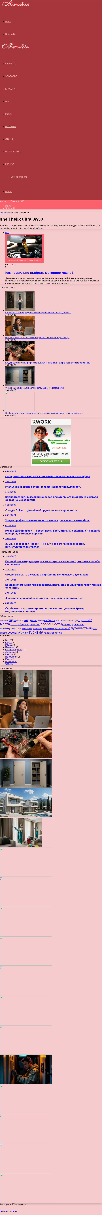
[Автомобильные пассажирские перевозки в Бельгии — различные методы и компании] (26, 994)
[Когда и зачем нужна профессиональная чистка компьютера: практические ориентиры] (20, 360)
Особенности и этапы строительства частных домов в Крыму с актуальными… (44, 413)
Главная (4, 213)
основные (35, 624)
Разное (9, 164)
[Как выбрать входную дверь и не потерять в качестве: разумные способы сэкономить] (20, 310)
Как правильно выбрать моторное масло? (39, 272)
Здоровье (11, 76)
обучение (23, 624)
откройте (66, 624)
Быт (7, 101)
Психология (12, 152)
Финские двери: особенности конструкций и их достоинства (34, 388)
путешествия (81, 628)
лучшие (85, 620)
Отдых (9, 139)
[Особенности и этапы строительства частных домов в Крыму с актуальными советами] (20, 411)
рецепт (3, 632)
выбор (41, 620)
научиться (14, 625)
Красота (10, 89)
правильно (78, 624)
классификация (71, 620)
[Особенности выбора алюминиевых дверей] (26, 965)
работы (94, 629)
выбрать (49, 620)
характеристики (53, 632)
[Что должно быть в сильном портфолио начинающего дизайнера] (20, 335)
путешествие (48, 629)
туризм (23, 632)
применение (37, 629)
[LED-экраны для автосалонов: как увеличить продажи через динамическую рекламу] (26, 1202)
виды (12, 620)
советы (12, 632)
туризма (36, 632)
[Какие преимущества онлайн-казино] (26, 876)
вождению (30, 620)
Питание (10, 126)
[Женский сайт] (14, 7)
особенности (51, 624)
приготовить (27, 629)
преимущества (10, 628)
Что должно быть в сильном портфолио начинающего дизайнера (37, 338)
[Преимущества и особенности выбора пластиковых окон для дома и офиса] (26, 935)
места (5, 624)
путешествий (62, 628)
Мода (8, 114)
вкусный (19, 620)
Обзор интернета (19, 177)
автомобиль (4, 620)
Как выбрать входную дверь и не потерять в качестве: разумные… (38, 312)
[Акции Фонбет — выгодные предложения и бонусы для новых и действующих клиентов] (26, 1143)
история (60, 620)
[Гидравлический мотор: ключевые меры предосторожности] (26, 1024)
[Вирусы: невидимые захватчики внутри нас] (26, 1172)
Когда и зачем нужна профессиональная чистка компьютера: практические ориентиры (47, 363)
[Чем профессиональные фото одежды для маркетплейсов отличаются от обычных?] (26, 1054)
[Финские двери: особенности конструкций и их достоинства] (20, 385)
